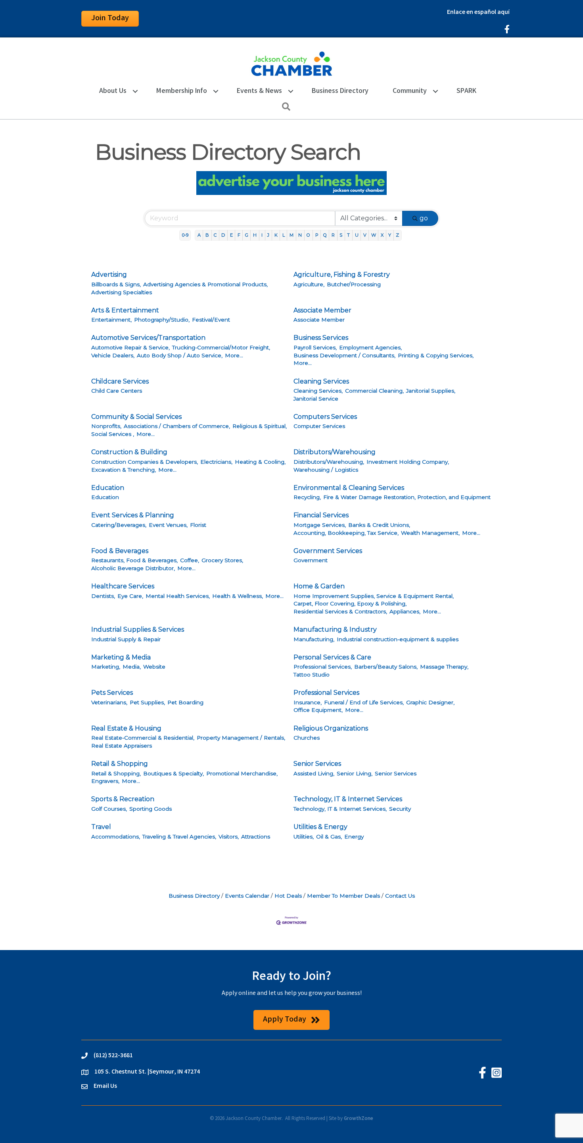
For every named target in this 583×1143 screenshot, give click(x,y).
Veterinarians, (109, 702)
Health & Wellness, (237, 596)
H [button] (255, 235)
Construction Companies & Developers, (144, 462)
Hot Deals (288, 895)
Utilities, (303, 836)
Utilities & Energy (320, 827)
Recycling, (307, 497)
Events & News (259, 91)
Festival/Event (211, 319)
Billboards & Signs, (116, 284)
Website (154, 666)
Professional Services (326, 692)
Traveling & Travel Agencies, (179, 836)
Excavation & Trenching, (123, 469)
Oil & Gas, (329, 836)
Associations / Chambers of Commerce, (177, 426)
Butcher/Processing (354, 284)
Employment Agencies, (370, 347)
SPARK (466, 91)
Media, (132, 666)
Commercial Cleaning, (374, 390)
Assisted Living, (313, 773)
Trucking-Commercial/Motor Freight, (221, 347)
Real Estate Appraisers (121, 745)
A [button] (199, 235)
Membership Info (181, 91)
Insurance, (307, 702)
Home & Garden (319, 586)
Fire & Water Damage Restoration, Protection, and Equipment (407, 497)
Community (410, 91)
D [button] (223, 235)
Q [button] (325, 235)
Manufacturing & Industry (335, 629)
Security (400, 809)
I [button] (262, 235)
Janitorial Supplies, (430, 390)
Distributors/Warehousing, (328, 462)
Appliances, (404, 611)
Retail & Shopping (119, 763)
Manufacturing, (313, 639)
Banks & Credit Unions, (379, 525)
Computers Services (325, 416)
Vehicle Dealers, (112, 355)
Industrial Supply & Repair (126, 639)
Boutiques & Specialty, (173, 773)
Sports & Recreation (122, 799)
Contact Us (400, 895)
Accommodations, (115, 836)
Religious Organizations (330, 728)
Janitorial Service (315, 398)
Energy (354, 836)
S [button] (340, 235)
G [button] (246, 235)
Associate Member (322, 310)
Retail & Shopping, (116, 773)
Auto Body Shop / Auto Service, (179, 355)
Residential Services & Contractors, (340, 611)
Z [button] (397, 235)
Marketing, (105, 666)
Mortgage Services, (319, 525)
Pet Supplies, (147, 702)
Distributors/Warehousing (334, 452)
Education (107, 488)
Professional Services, (322, 666)
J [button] (268, 235)
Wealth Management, (430, 533)
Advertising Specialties (121, 292)
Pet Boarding (185, 702)
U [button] (357, 235)
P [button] (316, 235)
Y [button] (389, 235)
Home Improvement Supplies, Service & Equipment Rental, (373, 596)
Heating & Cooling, (260, 462)
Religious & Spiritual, (259, 426)
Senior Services (317, 763)
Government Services (327, 551)
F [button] (239, 235)
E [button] (231, 235)
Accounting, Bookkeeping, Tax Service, (346, 533)
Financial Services (321, 515)
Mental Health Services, (178, 596)
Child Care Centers (116, 390)
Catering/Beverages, (118, 525)
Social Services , (112, 434)
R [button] (333, 235)
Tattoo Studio (311, 674)
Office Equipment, (318, 710)
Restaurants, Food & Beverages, (134, 560)
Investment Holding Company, (407, 462)
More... (234, 355)
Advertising (109, 274)
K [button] (276, 235)
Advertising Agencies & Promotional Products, (205, 284)
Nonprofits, (106, 426)
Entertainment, (111, 319)
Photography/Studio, (162, 319)
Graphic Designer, (430, 702)
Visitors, (229, 836)
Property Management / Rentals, (241, 737)
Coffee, (189, 560)
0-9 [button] (185, 235)
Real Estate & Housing (126, 728)
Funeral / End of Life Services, (364, 702)
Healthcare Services (122, 586)
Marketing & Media (121, 657)
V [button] (364, 235)
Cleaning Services (321, 381)
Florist (198, 525)
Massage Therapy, (444, 666)
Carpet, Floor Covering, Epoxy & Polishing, (350, 603)
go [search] (424, 218)
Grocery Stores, (222, 560)
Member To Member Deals (343, 895)
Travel (101, 827)
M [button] (291, 235)
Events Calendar (247, 895)
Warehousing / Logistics (325, 469)
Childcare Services (120, 381)
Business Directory (340, 91)
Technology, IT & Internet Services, (340, 809)
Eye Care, (130, 596)
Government (310, 560)
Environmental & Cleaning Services (348, 488)
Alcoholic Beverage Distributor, (133, 568)
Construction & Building (129, 452)
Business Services (320, 337)
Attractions (255, 836)
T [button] (348, 235)
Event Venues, (168, 525)
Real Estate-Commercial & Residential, (142, 737)
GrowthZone (358, 1119)
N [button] (300, 235)
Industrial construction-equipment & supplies (397, 639)
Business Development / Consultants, (344, 355)
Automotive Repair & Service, (130, 347)
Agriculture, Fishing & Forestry (341, 274)
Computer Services (319, 426)
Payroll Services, (315, 347)
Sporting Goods (150, 809)
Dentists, (103, 596)
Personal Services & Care (332, 657)
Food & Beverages (119, 551)
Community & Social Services (136, 416)
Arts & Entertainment (125, 310)
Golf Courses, (109, 809)
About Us (113, 91)
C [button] (215, 235)
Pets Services (112, 692)
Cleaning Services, (318, 390)
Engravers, (105, 781)
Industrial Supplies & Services (137, 629)
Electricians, (216, 462)
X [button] (382, 235)
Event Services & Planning (132, 515)
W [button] (373, 235)
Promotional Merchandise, (242, 773)
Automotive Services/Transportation (148, 337)
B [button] (207, 235)
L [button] (283, 235)
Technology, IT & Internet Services (347, 799)
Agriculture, (308, 284)
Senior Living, (354, 773)
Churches (306, 737)
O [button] (308, 235)
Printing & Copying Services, (436, 355)
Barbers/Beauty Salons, (386, 666)
